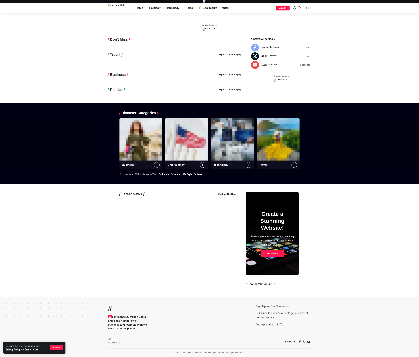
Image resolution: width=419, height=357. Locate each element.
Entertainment (176, 164)
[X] (280, 56)
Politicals (164, 174)
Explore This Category (230, 54)
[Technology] (232, 139)
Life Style (187, 174)
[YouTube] (308, 342)
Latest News (131, 194)
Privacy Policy (13, 349)
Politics (116, 90)
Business (118, 74)
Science (175, 174)
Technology (221, 164)
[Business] (140, 139)
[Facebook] (280, 47)
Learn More (272, 253)
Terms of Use (31, 349)
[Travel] (278, 139)
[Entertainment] (186, 139)
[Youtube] (280, 65)
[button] (56, 347)
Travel (115, 55)
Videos (198, 174)
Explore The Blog (227, 194)
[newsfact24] (119, 8)
